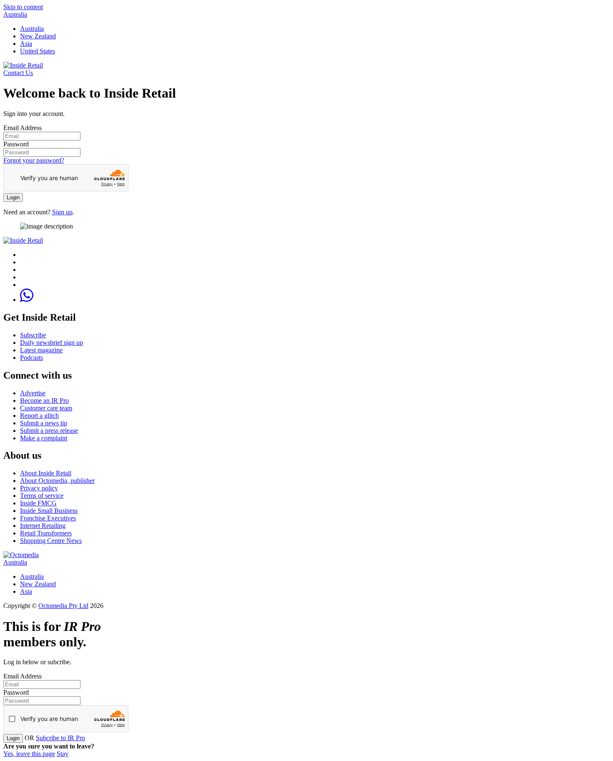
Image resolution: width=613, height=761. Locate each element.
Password (16, 144)
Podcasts (31, 357)
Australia (15, 14)
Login (13, 197)
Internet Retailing (42, 525)
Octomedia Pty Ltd (63, 605)
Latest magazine (41, 350)
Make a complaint (43, 438)
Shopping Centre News (51, 540)
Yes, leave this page (29, 753)
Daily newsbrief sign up (51, 342)
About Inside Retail (45, 473)
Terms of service (41, 495)
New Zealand (38, 36)
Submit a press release (49, 430)
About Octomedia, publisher (57, 480)
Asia (26, 43)
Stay (62, 753)
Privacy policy (39, 488)
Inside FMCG (38, 503)
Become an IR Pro (44, 400)
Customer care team (46, 408)
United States (37, 51)
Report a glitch (39, 415)
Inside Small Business (49, 510)
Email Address (22, 127)
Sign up (62, 212)
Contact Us (18, 72)
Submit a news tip (43, 423)
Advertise (32, 393)
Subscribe (33, 335)
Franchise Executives (48, 518)
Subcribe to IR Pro (60, 737)
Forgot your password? (33, 160)
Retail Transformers (46, 533)
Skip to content (23, 6)
